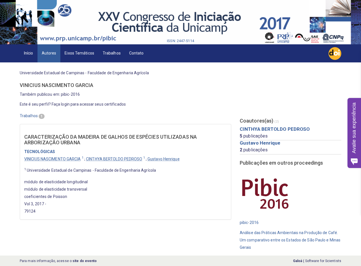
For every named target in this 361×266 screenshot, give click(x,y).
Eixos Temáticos (79, 53)
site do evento (84, 261)
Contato (136, 53)
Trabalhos (112, 53)
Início (28, 53)
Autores (49, 53)
